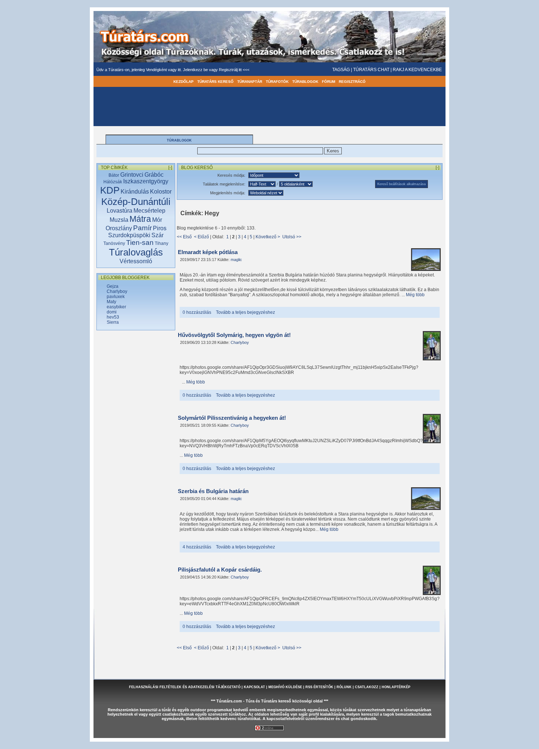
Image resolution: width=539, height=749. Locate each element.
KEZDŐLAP (183, 82)
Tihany (161, 243)
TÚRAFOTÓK (277, 82)
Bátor (114, 175)
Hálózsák (112, 181)
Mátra (140, 219)
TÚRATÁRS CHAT (371, 69)
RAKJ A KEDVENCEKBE (417, 69)
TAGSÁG (341, 69)
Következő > (268, 236)
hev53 (113, 317)
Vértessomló (136, 261)
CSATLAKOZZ (366, 687)
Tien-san (140, 242)
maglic (236, 259)
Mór (157, 220)
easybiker (116, 306)
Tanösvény (114, 243)
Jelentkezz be (196, 69)
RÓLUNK (344, 687)
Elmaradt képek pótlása (208, 252)
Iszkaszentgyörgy (145, 181)
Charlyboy (117, 291)
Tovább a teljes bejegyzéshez (245, 312)
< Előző (201, 236)
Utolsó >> (291, 236)
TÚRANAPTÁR (249, 82)
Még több (415, 294)
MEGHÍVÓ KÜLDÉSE (285, 687)
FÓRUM (328, 82)
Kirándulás (135, 191)
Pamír (142, 228)
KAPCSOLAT (254, 687)
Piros (159, 228)
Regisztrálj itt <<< (234, 69)
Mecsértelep (149, 211)
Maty (111, 301)
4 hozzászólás (197, 547)
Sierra (113, 322)
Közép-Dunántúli (135, 201)
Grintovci (131, 175)
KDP (110, 190)
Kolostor (161, 191)
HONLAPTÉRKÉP (396, 687)
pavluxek (116, 296)
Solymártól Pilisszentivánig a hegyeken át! (232, 418)
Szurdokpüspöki (129, 235)
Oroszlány (119, 228)
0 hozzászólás (197, 312)
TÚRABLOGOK (305, 82)
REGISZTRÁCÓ (352, 82)
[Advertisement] (136, 451)
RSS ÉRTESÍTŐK (319, 687)
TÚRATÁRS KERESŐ (215, 82)
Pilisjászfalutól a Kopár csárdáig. (220, 570)
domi (112, 312)
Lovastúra (119, 211)
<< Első (184, 236)
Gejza (112, 286)
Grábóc (154, 175)
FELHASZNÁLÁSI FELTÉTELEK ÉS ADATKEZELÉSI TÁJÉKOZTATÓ (185, 687)
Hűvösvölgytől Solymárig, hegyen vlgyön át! (234, 335)
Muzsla (119, 220)
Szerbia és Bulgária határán (213, 491)
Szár (157, 235)
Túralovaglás (136, 252)
